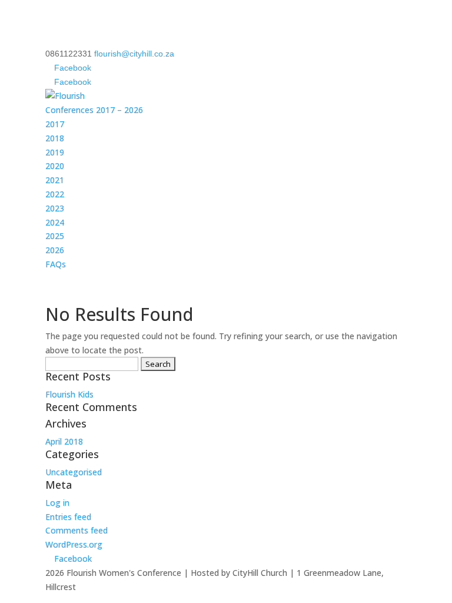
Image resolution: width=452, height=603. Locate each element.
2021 (54, 179)
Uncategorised (73, 472)
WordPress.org (73, 544)
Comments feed (76, 530)
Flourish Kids (69, 394)
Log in (57, 502)
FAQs (55, 264)
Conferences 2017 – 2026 (94, 109)
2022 (54, 194)
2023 (54, 208)
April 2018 (64, 441)
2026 (54, 250)
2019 (54, 152)
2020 (54, 165)
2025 (54, 235)
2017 (54, 124)
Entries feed (68, 516)
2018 (54, 138)
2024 (54, 222)
